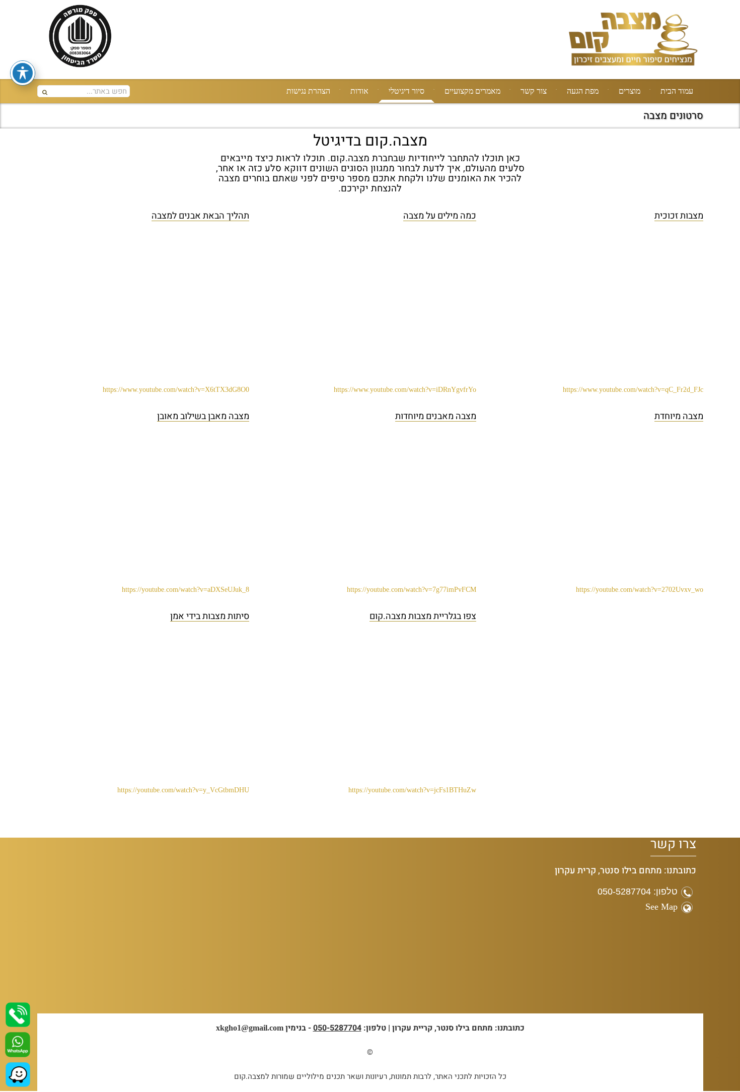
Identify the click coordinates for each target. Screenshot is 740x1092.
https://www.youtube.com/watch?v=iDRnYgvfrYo (405, 389)
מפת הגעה (583, 91)
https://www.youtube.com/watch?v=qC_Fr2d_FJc (633, 389)
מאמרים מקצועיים (472, 91)
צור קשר (534, 91)
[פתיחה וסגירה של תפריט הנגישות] (23, 73)
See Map (661, 907)
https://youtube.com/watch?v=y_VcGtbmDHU (183, 790)
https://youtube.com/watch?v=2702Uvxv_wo (639, 589)
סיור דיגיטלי (406, 91)
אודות (359, 91)
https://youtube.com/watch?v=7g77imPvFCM (411, 589)
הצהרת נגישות (308, 91)
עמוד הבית (676, 91)
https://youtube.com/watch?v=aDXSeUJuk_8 (185, 589)
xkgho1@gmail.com (249, 1027)
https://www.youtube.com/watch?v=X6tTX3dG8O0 (176, 389)
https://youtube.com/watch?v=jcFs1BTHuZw (412, 790)
